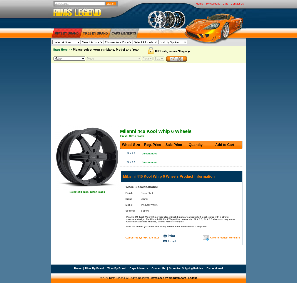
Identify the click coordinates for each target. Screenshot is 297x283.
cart (225, 3)
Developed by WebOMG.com (168, 278)
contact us (237, 3)
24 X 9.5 (131, 162)
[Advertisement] (148, 94)
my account (213, 3)
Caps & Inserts (124, 33)
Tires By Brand (116, 268)
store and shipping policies (186, 268)
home (199, 3)
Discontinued (215, 268)
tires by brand (95, 33)
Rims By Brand (66, 33)
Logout (192, 278)
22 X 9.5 (131, 153)
